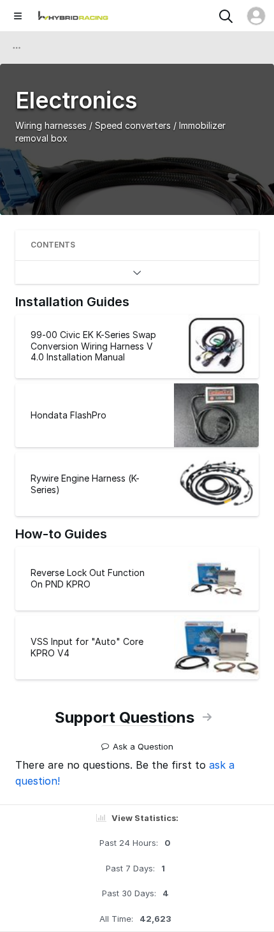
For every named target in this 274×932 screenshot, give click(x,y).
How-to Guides (61, 534)
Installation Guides (72, 301)
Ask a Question (143, 741)
